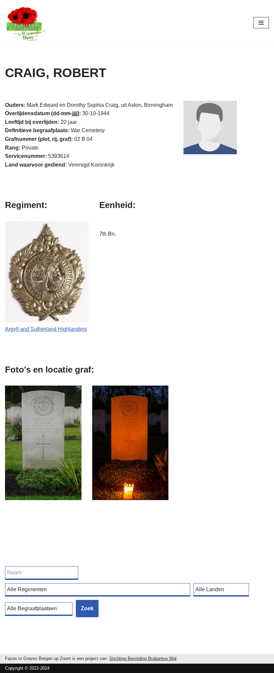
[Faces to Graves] (25, 23)
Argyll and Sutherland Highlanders (46, 329)
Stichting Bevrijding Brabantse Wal (142, 658)
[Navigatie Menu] (261, 22)
